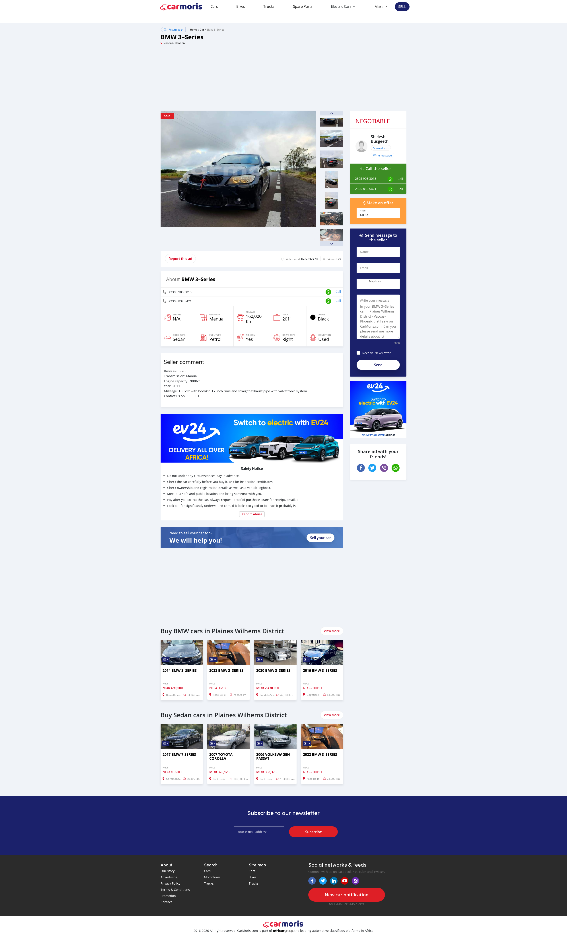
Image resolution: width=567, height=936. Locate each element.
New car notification (347, 895)
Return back (175, 29)
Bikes (240, 6)
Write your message (374, 300)
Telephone (375, 281)
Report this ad (180, 258)
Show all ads (380, 148)
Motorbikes (212, 877)
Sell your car (320, 537)
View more (332, 631)
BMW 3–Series (215, 29)
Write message (382, 155)
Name (364, 252)
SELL (402, 6)
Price (362, 210)
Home (194, 29)
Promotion (168, 896)
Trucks (268, 6)
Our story (168, 871)
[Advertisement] (222, 80)
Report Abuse (252, 514)
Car (202, 29)
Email (364, 268)
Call (338, 291)
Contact (166, 902)
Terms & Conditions (175, 889)
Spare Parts (303, 6)
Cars (214, 6)
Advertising (169, 877)
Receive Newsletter (376, 353)
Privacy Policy (170, 883)
